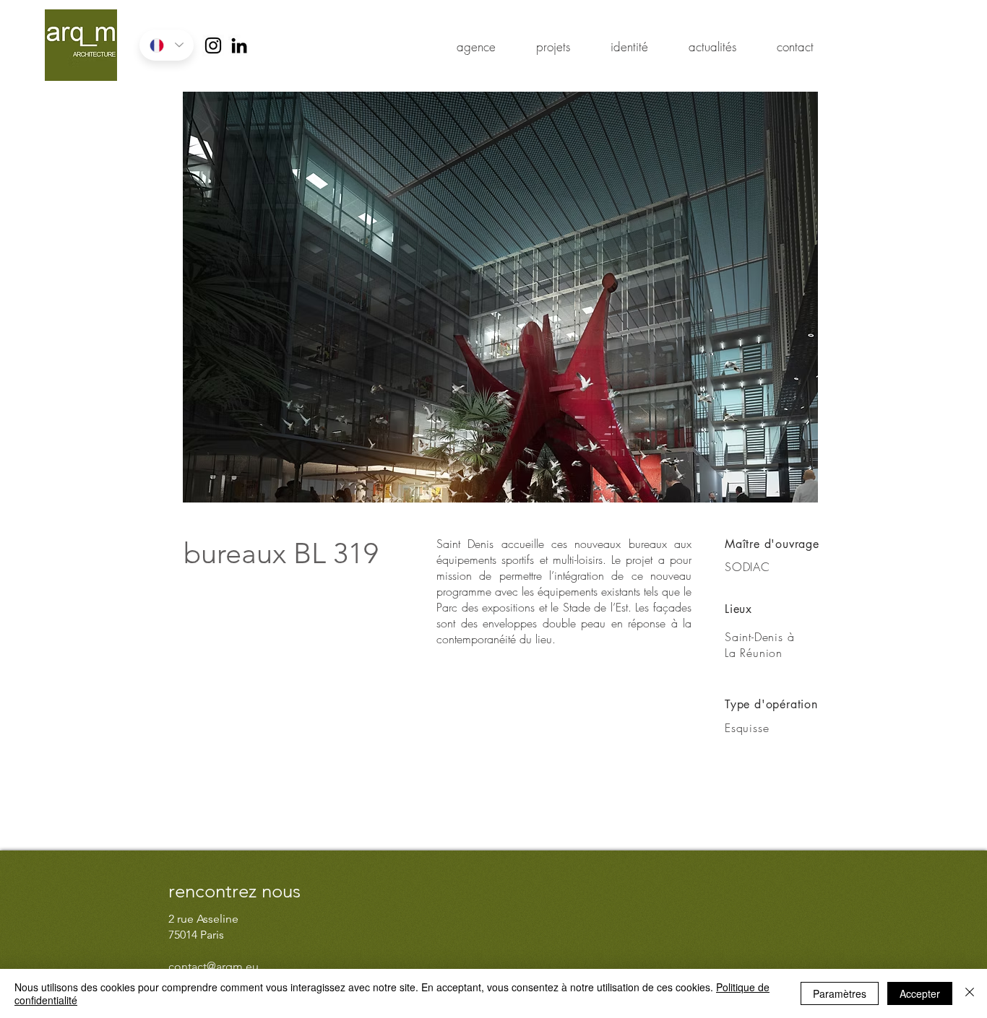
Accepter (920, 993)
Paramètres (839, 993)
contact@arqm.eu (213, 966)
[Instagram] (213, 45)
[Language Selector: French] (166, 45)
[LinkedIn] (239, 45)
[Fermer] (969, 993)
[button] (500, 297)
